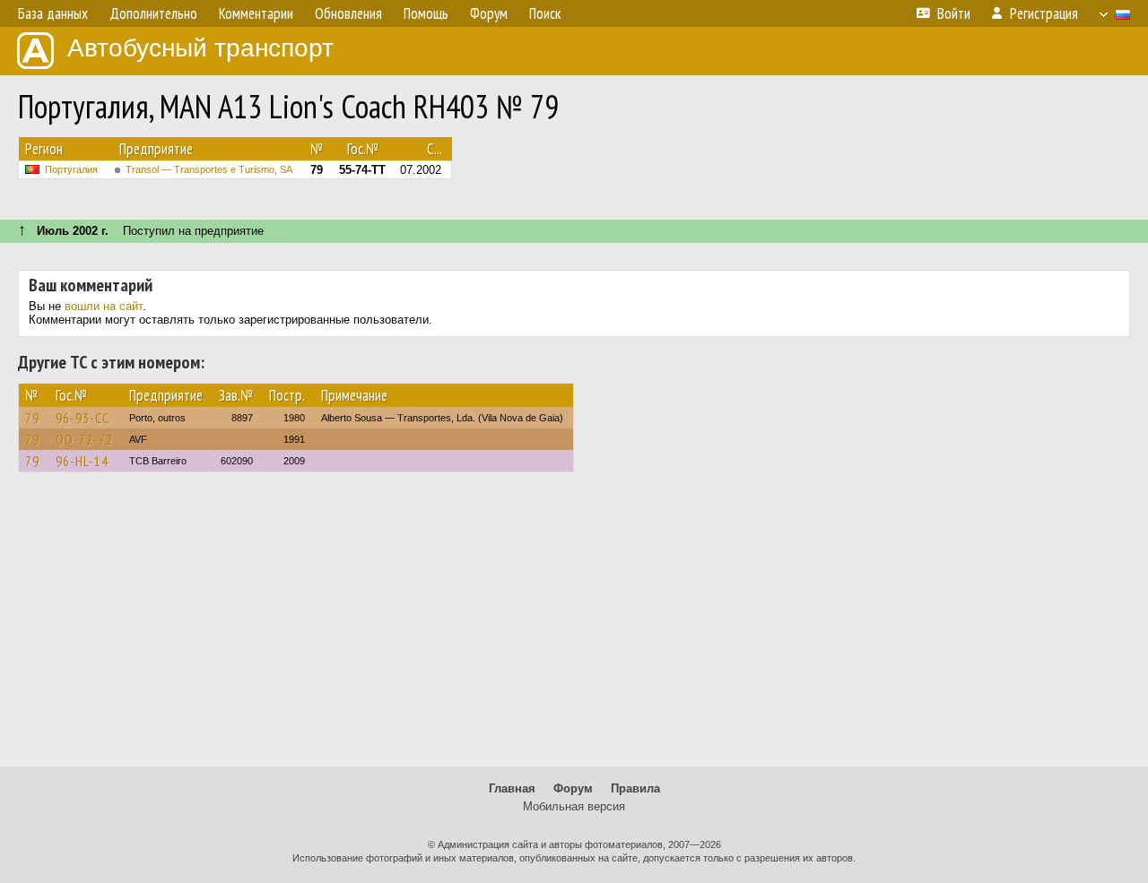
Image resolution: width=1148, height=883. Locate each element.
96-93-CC (82, 418)
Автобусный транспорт (200, 48)
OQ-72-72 (84, 439)
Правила (635, 788)
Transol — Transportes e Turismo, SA (209, 169)
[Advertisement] (574, 627)
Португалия (71, 169)
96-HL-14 (82, 461)
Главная (512, 788)
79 (32, 418)
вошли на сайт (104, 306)
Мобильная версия (574, 806)
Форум (573, 788)
